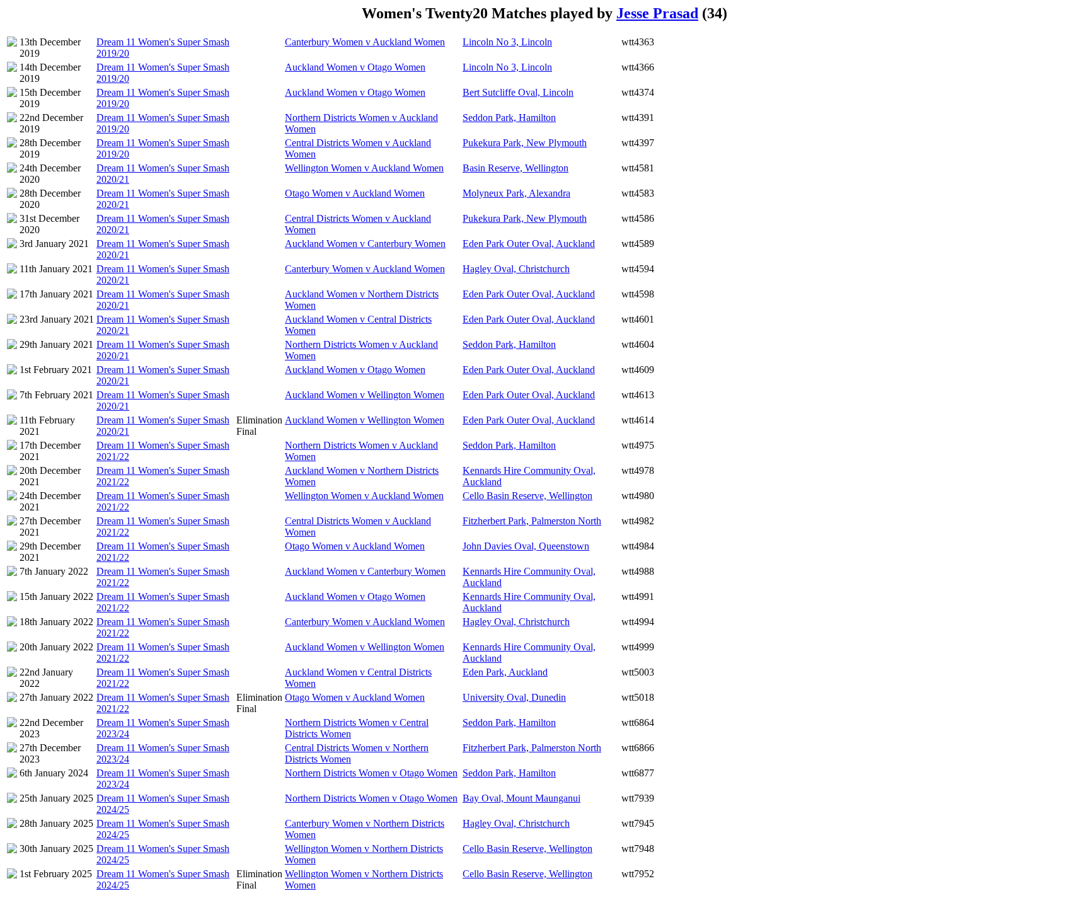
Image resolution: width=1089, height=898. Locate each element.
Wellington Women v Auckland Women (364, 168)
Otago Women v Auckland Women (355, 193)
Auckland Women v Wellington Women (364, 394)
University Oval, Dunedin (514, 697)
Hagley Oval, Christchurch (516, 268)
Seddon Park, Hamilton (509, 117)
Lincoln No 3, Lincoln (507, 42)
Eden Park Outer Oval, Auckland (529, 243)
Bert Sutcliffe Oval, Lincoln (518, 92)
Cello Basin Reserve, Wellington (527, 495)
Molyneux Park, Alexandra (516, 193)
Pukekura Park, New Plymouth (525, 142)
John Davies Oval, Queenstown (526, 546)
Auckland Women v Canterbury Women (365, 243)
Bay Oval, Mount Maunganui (521, 798)
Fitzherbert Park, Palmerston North (532, 520)
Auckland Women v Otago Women (355, 67)
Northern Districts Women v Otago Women (371, 773)
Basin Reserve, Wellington (515, 168)
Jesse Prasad (657, 13)
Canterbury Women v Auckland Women (365, 42)
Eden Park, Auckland (505, 672)
